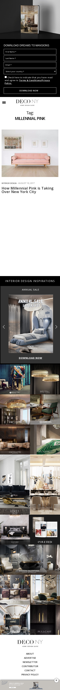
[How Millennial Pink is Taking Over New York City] (30, 153)
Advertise (30, 657)
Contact (30, 670)
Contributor (30, 666)
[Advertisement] (30, 243)
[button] (56, 327)
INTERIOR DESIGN (9, 183)
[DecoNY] (27, 102)
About (30, 653)
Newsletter (30, 662)
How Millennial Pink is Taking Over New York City (28, 190)
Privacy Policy (30, 674)
